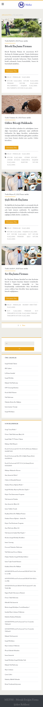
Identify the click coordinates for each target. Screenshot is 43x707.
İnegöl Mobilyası (9, 412)
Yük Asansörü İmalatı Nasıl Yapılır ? (15, 533)
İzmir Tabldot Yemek (11, 509)
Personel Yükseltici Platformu (13, 547)
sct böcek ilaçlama (16, 234)
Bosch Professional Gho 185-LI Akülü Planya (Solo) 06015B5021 (20, 457)
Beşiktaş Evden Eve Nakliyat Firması (15, 514)
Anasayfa (7, 15)
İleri (23, 325)
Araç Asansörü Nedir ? (11, 475)
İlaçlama (26, 77)
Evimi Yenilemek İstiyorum (13, 684)
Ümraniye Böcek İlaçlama (18, 316)
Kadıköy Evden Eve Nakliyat (13, 566)
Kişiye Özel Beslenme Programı (14, 523)
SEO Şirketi (8, 368)
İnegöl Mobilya (9, 378)
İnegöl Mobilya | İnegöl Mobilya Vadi (15, 660)
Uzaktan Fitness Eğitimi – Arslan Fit (15, 518)
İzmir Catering (9, 542)
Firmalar (17, 77)
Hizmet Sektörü (30, 305)
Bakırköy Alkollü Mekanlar (12, 679)
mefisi (26, 41)
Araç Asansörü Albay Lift (12, 504)
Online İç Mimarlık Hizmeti (13, 480)
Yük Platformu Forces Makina (13, 552)
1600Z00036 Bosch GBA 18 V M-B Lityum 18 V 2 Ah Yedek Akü (20, 587)
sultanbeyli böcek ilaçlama (19, 88)
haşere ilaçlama (29, 86)
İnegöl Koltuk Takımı (11, 363)
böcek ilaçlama (14, 81)
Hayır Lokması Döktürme (12, 646)
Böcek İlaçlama (14, 232)
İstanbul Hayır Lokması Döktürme (14, 612)
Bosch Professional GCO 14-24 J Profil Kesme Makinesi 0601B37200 (21, 450)
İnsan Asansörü (9, 655)
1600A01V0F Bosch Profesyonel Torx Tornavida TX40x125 (19, 623)
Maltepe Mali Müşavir (11, 444)
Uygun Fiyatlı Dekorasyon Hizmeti (15, 593)
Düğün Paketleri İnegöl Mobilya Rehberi (16, 557)
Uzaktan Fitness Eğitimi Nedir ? (14, 485)
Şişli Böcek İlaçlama (21, 181)
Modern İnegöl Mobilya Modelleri (15, 537)
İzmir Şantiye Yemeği (11, 407)
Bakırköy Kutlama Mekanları (13, 617)
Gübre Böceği (30, 157)
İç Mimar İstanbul (10, 373)
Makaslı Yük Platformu (11, 383)
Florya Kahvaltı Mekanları (12, 650)
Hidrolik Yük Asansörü (11, 602)
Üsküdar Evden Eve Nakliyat (13, 402)
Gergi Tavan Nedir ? (10, 429)
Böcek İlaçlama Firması (21, 28)
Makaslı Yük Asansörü (11, 636)
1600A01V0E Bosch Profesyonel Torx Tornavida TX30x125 (19, 630)
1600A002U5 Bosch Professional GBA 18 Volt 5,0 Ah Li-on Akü (20, 573)
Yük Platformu (9, 397)
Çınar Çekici (8, 674)
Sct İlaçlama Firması (21, 255)
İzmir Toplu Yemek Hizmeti (13, 561)
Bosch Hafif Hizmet (10, 392)
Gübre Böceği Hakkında (21, 104)
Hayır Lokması (9, 670)
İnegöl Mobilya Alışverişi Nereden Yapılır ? (17, 489)
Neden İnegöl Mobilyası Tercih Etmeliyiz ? (17, 607)
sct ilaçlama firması (19, 311)
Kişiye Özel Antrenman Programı (14, 494)
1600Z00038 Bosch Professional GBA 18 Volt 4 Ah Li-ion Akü (21, 580)
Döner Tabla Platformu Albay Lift (14, 434)
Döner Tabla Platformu (11, 598)
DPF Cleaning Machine (11, 388)
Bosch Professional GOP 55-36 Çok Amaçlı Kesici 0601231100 (19, 464)
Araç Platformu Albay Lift (12, 528)
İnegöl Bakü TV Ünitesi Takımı (14, 439)
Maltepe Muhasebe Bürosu (12, 470)
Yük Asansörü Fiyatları (11, 499)
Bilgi (9, 77)
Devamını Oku (12, 71)
